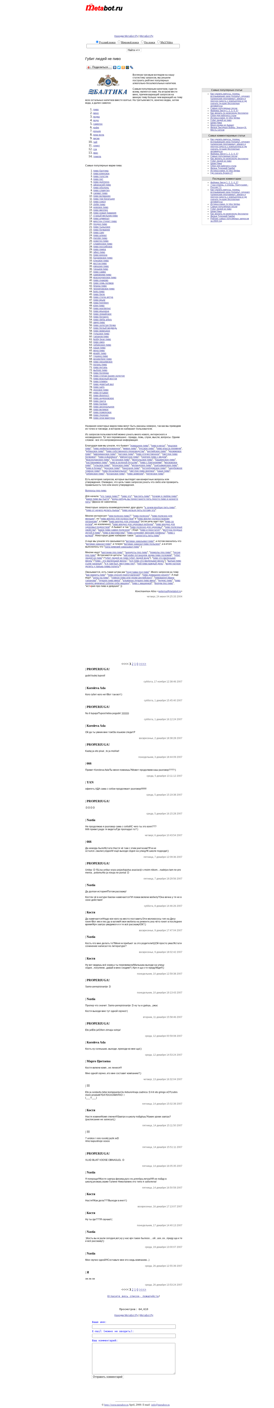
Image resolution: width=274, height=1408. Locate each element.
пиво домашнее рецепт (156, 574)
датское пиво (125, 454)
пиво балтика (101, 170)
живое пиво (129, 448)
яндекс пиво (165, 580)
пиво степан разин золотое (109, 375)
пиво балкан (100, 404)
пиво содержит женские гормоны (146, 532)
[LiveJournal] (132, 67)
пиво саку (98, 232)
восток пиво (100, 263)
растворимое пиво (96, 462)
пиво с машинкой (142, 583)
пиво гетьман (100, 392)
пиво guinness (101, 182)
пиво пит (98, 179)
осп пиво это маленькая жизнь (146, 560)
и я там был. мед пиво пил (120, 563)
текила (97, 156)
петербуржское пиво (154, 468)
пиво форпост (101, 395)
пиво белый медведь (105, 328)
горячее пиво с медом (153, 456)
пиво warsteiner (102, 308)
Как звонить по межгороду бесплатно (229, 113)
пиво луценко (101, 415)
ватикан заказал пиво (98, 544)
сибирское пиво (102, 345)
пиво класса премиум (169, 448)
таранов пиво (101, 336)
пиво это (126, 496)
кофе (96, 127)
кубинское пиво (95, 451)
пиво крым (99, 300)
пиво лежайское (102, 314)
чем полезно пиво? (120, 515)
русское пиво (146, 448)
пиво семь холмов (103, 283)
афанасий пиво (102, 184)
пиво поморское (102, 412)
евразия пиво (101, 266)
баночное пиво (130, 468)
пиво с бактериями (151, 462)
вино (96, 113)
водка (96, 116)
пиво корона (100, 255)
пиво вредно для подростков (117, 518)
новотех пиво (101, 241)
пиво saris (99, 387)
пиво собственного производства (125, 451)
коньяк (97, 131)
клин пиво (99, 305)
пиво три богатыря (104, 198)
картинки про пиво (112, 552)
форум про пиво (163, 583)
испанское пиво (116, 473)
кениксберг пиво (102, 359)
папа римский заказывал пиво (122, 546)
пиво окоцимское (103, 361)
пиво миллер (100, 210)
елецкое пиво (101, 260)
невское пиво (100, 207)
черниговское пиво (104, 288)
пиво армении (135, 473)
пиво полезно (141, 515)
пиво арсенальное (103, 406)
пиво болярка (101, 373)
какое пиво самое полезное (114, 530)
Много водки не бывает (222, 125)
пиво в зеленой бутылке (123, 462)
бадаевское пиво (103, 257)
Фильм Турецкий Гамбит (222, 168)
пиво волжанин (102, 196)
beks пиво (99, 291)
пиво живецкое (101, 330)
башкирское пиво (165, 459)
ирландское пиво (141, 465)
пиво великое (101, 409)
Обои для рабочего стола (223, 115)
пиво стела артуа (103, 297)
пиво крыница (101, 311)
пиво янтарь (100, 367)
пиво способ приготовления (124, 574)
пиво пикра (99, 249)
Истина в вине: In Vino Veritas (225, 118)
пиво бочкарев (101, 229)
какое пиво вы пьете (97, 499)
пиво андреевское (103, 398)
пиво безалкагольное (114, 471)
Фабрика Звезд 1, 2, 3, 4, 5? (224, 110)
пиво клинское (101, 173)
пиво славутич (101, 190)
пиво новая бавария (104, 212)
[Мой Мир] (127, 67)
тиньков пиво (100, 269)
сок (95, 149)
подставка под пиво (137, 572)
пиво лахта (99, 401)
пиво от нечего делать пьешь (102, 510)
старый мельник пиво (105, 215)
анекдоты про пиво (136, 552)
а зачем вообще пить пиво (160, 507)
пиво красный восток (105, 378)
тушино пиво (100, 356)
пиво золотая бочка (104, 325)
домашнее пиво (139, 445)
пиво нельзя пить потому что (138, 510)
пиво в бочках (93, 468)
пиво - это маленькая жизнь (111, 560)
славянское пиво (102, 243)
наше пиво (99, 347)
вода (96, 120)
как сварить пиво (95, 574)
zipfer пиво (99, 204)
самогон (97, 124)
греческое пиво (154, 473)
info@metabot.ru (160, 1404)
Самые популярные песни (223, 108)
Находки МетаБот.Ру (126, 36)
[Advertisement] (136, 24)
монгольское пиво (142, 459)
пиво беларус (101, 316)
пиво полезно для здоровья (146, 527)
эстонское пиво (120, 459)
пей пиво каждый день (150, 563)
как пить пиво (141, 496)
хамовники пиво (102, 274)
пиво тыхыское (101, 227)
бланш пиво (100, 286)
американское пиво (104, 454)
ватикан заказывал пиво (140, 541)
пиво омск (99, 342)
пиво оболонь (101, 187)
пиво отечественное (147, 454)
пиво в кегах (158, 445)
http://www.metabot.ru (116, 1404)
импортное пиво (129, 456)
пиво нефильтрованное (106, 448)
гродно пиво (100, 224)
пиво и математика (114, 532)
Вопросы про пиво (95, 490)
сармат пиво (100, 193)
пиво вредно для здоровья (124, 521)
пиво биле (99, 294)
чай (95, 142)
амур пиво (99, 322)
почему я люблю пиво (164, 496)
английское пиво (156, 451)
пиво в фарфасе (107, 456)
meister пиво (100, 238)
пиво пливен (100, 381)
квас (95, 152)
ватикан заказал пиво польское (142, 544)
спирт (96, 145)
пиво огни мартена (104, 418)
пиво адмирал (101, 218)
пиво (96, 109)
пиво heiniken (101, 302)
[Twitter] (119, 67)
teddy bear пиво (102, 339)
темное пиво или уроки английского (131, 577)
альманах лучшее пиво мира (139, 580)
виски (96, 138)
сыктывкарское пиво (165, 465)
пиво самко (99, 271)
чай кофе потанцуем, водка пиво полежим (148, 555)
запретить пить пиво (147, 535)
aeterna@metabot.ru (169, 591)
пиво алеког (100, 235)
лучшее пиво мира (109, 580)
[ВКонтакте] (115, 67)
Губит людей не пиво (220, 120)
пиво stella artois (102, 319)
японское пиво (120, 465)
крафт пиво (99, 353)
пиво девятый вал (103, 384)
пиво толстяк (100, 176)
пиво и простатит (150, 530)
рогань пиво (100, 364)
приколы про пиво (160, 552)
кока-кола (98, 134)
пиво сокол (99, 201)
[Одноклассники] (123, 67)
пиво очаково (100, 280)
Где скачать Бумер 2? (221, 173)
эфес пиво (99, 252)
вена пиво (99, 350)
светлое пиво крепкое (142, 471)
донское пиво (101, 389)
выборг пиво (100, 370)
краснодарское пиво (104, 277)
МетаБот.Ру (146, 36)
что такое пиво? (109, 496)
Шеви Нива (216, 122)
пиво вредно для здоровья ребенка (133, 524)
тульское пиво (101, 333)
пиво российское (102, 246)
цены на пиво (101, 577)
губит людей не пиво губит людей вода (127, 558)
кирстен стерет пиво (105, 221)
